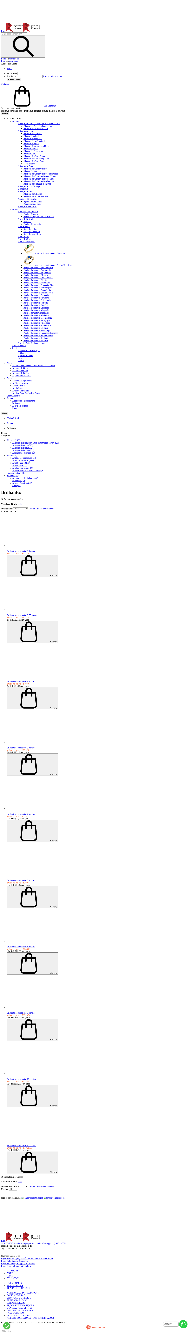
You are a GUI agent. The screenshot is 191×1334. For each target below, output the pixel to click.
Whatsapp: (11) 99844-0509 (54, 1243)
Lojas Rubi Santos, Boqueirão (14, 1261)
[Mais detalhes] (22, 545)
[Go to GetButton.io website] (6, 1331)
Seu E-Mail (12, 73)
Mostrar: (5, 511)
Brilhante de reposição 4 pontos (21, 814)
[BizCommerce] (95, 1327)
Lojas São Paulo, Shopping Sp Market (18, 1263)
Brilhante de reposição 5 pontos (21, 946)
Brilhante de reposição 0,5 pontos (21, 551)
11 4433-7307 (7, 1243)
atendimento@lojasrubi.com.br (27, 1243)
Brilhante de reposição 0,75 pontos (22, 615)
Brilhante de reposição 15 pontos (21, 1145)
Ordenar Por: (7, 508)
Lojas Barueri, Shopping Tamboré (16, 1266)
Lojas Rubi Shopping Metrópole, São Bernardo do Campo (27, 1258)
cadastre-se (14, 59)
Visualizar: (5, 504)
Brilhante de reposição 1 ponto (20, 681)
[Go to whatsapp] (6, 1325)
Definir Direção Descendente (41, 508)
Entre (3, 59)
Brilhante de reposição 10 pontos (21, 1079)
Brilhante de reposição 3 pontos (21, 880)
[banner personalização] (43, 1198)
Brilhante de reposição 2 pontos (21, 748)
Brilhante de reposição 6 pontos (21, 1013)
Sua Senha (11, 76)
